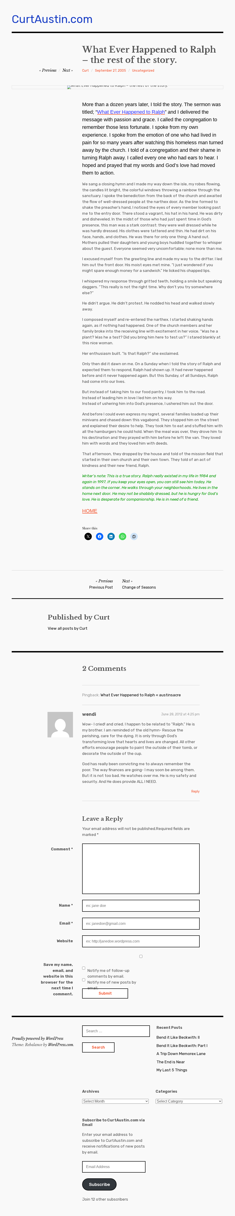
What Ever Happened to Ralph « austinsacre (141, 695)
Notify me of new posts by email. (111, 985)
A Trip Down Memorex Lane (181, 1053)
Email (66, 923)
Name (66, 905)
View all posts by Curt (67, 628)
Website (65, 941)
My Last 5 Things (172, 1070)
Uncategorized (143, 71)
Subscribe (99, 1184)
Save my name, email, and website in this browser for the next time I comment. (57, 979)
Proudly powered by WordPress (37, 1038)
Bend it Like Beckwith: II (178, 1037)
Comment (62, 849)
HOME (89, 511)
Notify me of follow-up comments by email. (108, 973)
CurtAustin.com (52, 19)
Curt (85, 71)
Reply (195, 791)
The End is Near (171, 1062)
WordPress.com (60, 1044)
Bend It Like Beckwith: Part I (182, 1045)
